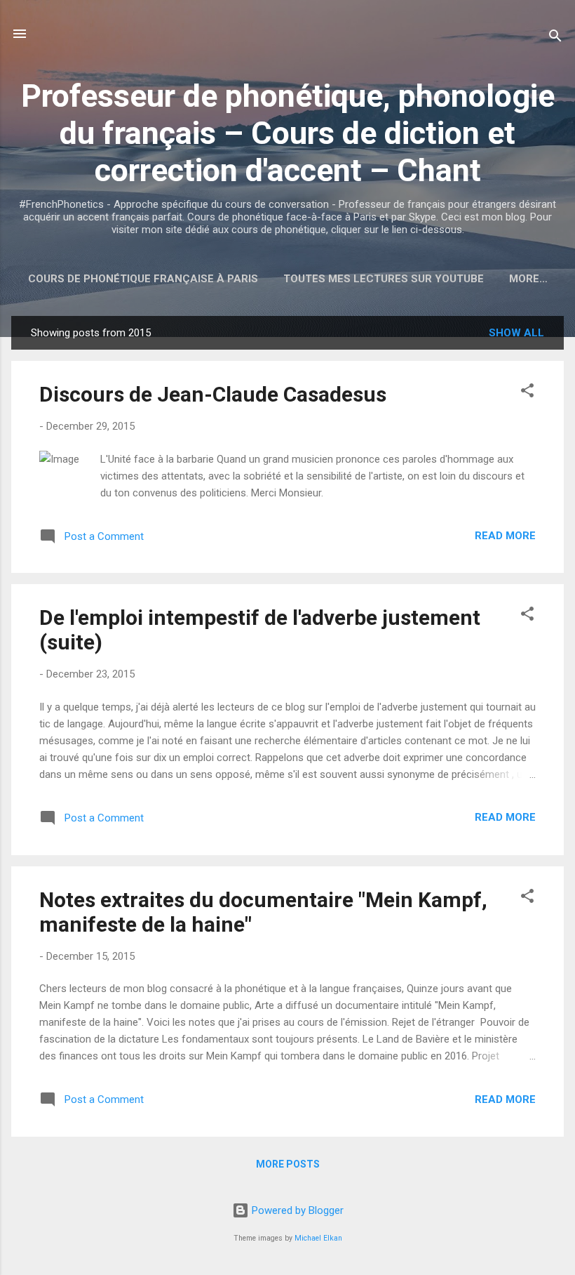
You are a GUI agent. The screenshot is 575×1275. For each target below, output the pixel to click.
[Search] (555, 38)
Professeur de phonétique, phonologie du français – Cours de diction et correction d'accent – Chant (288, 133)
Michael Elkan (318, 1238)
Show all (516, 332)
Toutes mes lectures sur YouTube (383, 278)
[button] (527, 393)
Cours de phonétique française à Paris (143, 278)
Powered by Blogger (296, 1210)
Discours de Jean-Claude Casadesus (212, 394)
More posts (288, 1164)
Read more (505, 535)
